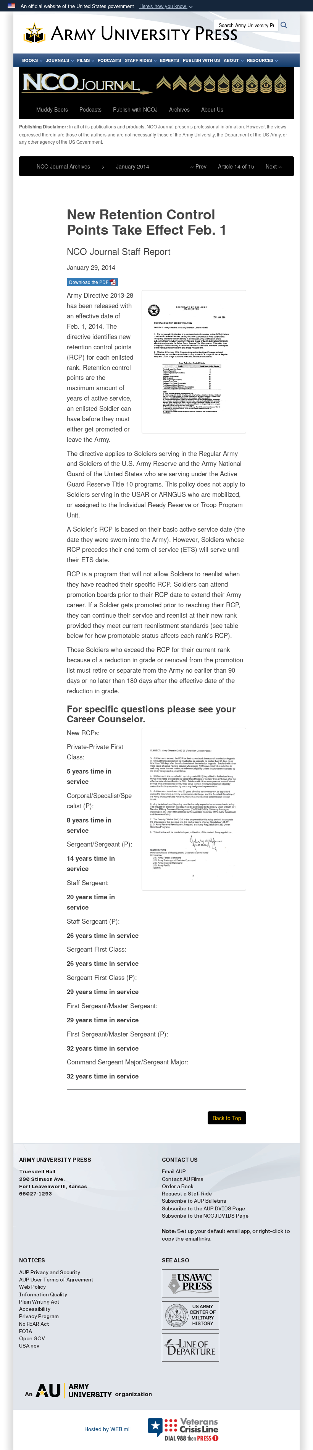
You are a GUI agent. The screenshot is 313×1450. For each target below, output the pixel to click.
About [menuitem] (231, 60)
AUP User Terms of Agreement (56, 1280)
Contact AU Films (182, 1179)
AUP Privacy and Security (49, 1273)
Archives (179, 109)
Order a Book (178, 1187)
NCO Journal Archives (63, 166)
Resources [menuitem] (260, 60)
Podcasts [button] (90, 109)
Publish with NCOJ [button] (135, 109)
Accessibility (34, 1309)
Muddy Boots (52, 109)
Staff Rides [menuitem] (138, 60)
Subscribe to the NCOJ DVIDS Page (205, 1216)
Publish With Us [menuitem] (201, 60)
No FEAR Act (34, 1324)
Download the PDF (89, 282)
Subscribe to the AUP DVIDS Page (203, 1209)
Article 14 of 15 (236, 166)
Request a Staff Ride (187, 1194)
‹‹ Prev (198, 166)
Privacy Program (39, 1317)
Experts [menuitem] (169, 60)
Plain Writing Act (39, 1302)
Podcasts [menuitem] (109, 60)
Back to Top (227, 1118)
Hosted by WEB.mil (107, 1429)
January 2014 (132, 166)
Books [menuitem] (30, 60)
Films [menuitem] (83, 60)
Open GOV (32, 1339)
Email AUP (174, 1172)
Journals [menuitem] (57, 60)
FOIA (25, 1331)
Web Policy (32, 1287)
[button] (166, 6)
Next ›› (274, 166)
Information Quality (43, 1295)
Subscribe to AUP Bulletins (194, 1201)
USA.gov (29, 1346)
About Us (212, 109)
